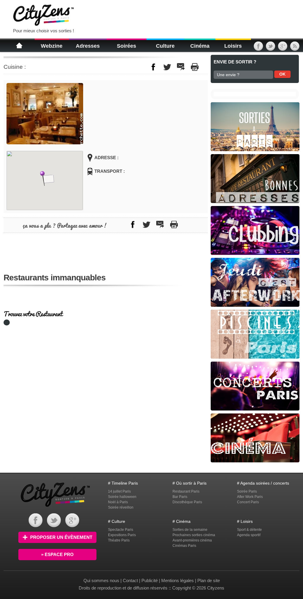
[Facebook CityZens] (35, 525)
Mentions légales (177, 580)
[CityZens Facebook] (258, 48)
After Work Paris (250, 497)
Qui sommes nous (101, 580)
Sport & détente (249, 530)
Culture (165, 46)
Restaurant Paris (186, 491)
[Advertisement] (152, 15)
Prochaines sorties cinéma (194, 535)
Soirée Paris (247, 491)
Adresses (88, 46)
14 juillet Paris (119, 491)
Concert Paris (248, 502)
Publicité (149, 580)
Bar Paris (180, 497)
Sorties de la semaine (190, 530)
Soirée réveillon (120, 507)
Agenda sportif (248, 535)
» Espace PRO (57, 554)
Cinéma (199, 46)
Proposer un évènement (61, 537)
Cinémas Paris (184, 546)
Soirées (126, 46)
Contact (130, 580)
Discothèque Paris (187, 502)
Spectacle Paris (120, 530)
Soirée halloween (122, 497)
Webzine (51, 46)
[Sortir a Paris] (55, 507)
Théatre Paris (119, 540)
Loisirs (233, 46)
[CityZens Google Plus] (282, 48)
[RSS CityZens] (294, 48)
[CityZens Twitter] (270, 48)
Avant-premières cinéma (192, 540)
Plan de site (208, 580)
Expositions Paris (122, 535)
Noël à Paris (118, 502)
